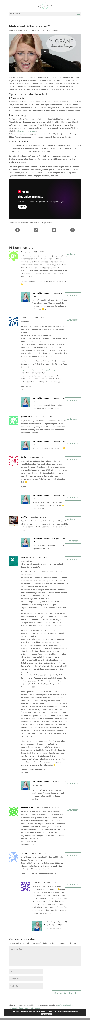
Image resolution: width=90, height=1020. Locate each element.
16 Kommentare (52, 30)
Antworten (72, 254)
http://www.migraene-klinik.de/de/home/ (38, 370)
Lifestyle (42, 30)
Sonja (23, 457)
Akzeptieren (47, 1014)
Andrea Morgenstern (19, 30)
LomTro (24, 517)
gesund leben (26, 417)
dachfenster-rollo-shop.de (25, 131)
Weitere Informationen (71, 1011)
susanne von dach (29, 807)
